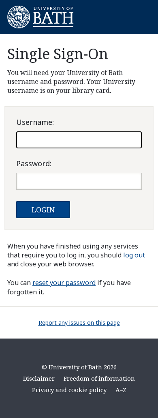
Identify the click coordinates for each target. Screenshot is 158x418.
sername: (35, 122)
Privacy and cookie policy (69, 390)
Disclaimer (39, 378)
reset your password (64, 282)
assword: (33, 163)
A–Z (120, 390)
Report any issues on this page (79, 322)
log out (134, 255)
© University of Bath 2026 (79, 367)
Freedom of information (99, 378)
